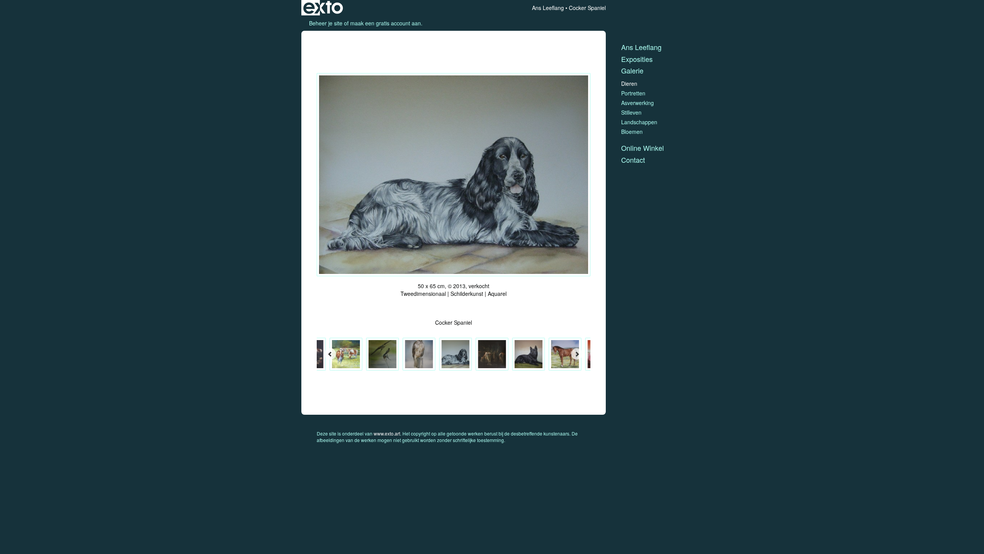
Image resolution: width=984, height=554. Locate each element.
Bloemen (632, 131)
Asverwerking (637, 103)
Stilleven (631, 112)
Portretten (633, 93)
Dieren (629, 83)
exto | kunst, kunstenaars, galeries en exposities (323, 7)
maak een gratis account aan (385, 23)
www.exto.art (387, 433)
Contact (633, 160)
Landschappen (639, 122)
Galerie (632, 70)
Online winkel (642, 148)
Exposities (637, 59)
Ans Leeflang (548, 8)
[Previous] (330, 354)
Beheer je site (325, 23)
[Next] (577, 354)
